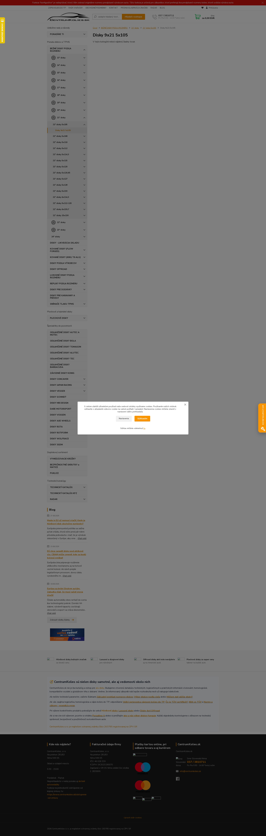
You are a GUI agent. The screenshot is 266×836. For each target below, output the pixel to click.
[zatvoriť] (185, 404)
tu (144, 428)
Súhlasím (142, 418)
